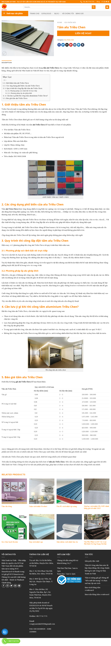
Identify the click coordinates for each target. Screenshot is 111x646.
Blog (98, 1)
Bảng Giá (79, 13)
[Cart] (107, 7)
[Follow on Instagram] (104, 1)
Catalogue (46, 13)
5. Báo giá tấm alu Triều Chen (15, 98)
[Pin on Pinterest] (71, 45)
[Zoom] (4, 53)
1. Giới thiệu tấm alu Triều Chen (16, 83)
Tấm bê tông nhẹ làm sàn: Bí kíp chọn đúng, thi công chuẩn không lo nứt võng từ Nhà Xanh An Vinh (97, 569)
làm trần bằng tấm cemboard (97, 594)
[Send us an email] (108, 1)
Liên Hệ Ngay (83, 33)
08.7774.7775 (41, 616)
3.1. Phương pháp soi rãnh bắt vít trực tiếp (22, 91)
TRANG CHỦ (34, 13)
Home (59, 22)
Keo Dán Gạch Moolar (10, 542)
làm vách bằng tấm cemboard (92, 588)
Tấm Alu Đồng (7, 506)
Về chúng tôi (68, 13)
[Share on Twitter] (63, 45)
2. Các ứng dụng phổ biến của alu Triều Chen (22, 86)
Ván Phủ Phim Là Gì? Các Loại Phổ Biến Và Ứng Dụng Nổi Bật (95, 543)
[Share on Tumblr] (82, 45)
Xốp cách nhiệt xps (36, 542)
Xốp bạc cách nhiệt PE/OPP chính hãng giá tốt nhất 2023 (96, 507)
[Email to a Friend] (67, 45)
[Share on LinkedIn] (78, 45)
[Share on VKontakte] (75, 45)
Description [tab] (7, 62)
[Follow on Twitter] (106, 1)
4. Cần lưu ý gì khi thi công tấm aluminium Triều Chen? (26, 96)
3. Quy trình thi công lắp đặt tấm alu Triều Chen (23, 88)
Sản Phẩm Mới (70, 22)
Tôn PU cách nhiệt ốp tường (67, 506)
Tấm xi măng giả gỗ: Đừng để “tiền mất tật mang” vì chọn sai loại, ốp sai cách (97, 580)
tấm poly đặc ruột (92, 561)
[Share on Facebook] (59, 45)
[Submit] (93, 7)
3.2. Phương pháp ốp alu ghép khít (20, 93)
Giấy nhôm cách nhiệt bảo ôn (67, 542)
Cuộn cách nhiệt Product (38, 506)
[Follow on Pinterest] (19, 586)
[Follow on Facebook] (102, 1)
